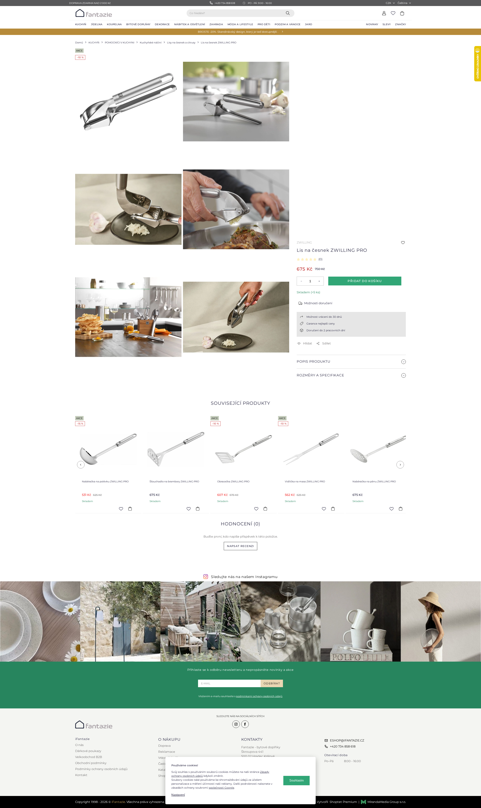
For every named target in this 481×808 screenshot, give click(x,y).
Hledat (288, 13)
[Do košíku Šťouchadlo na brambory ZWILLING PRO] (133, 508)
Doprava (164, 745)
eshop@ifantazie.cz (347, 740)
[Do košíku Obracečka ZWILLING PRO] (200, 508)
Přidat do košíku (365, 281)
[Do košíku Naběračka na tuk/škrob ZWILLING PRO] (403, 508)
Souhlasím (296, 780)
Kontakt (81, 775)
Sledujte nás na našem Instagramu (244, 576)
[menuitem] (80, 24)
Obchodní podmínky (91, 763)
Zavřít (305, 384)
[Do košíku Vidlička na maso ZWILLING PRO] (268, 508)
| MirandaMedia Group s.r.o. (382, 802)
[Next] (400, 464)
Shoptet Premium (343, 802)
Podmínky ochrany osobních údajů (101, 769)
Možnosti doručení (318, 303)
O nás (79, 745)
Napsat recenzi (240, 546)
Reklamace (166, 752)
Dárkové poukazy (88, 751)
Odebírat (272, 683)
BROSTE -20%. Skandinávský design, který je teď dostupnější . (238, 31)
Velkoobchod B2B (88, 757)
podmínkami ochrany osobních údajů (259, 696)
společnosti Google (221, 787)
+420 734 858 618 (342, 746)
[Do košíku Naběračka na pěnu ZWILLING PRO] (335, 508)
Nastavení (178, 795)
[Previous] (81, 464)
